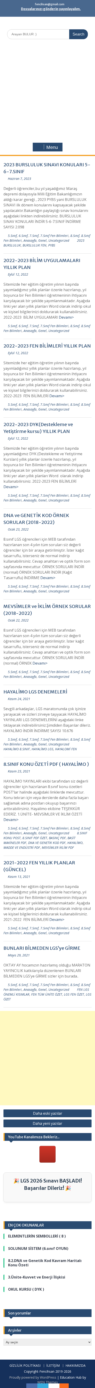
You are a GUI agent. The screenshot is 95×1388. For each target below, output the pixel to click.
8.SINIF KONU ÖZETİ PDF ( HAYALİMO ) (46, 764)
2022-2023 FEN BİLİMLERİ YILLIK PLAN (47, 346)
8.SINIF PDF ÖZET (34, 838)
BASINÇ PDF (57, 838)
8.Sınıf (74, 235)
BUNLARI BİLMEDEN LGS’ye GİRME (41, 948)
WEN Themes (47, 1382)
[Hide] (66, 1386)
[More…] (62, 1386)
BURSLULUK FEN (34, 245)
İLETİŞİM (53, 1365)
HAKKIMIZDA (75, 1365)
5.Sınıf (12, 235)
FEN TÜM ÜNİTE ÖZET (46, 994)
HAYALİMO (75, 842)
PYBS (51, 245)
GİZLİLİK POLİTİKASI (25, 1365)
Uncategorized (58, 240)
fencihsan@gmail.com (49, 4)
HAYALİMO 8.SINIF (16, 749)
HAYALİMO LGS (42, 749)
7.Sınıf (34, 235)
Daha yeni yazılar (47, 1123)
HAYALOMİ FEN (66, 749)
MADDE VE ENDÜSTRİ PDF (21, 847)
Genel (42, 240)
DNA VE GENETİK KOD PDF (46, 842)
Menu (52, 147)
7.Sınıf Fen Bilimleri (54, 235)
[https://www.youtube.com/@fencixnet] (47, 1154)
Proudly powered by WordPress (32, 1377)
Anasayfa (30, 240)
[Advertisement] (47, 92)
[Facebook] (31, 1385)
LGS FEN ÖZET (74, 994)
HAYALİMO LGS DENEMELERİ (35, 692)
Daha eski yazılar (47, 1113)
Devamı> (66, 317)
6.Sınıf (23, 235)
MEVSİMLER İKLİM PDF (58, 847)
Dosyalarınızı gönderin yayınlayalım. (51, 9)
